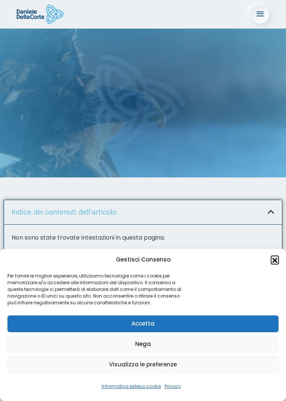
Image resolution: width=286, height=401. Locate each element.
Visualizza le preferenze (143, 364)
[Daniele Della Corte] (40, 14)
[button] (275, 259)
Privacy (173, 386)
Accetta (143, 323)
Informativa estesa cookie (131, 386)
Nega (143, 344)
